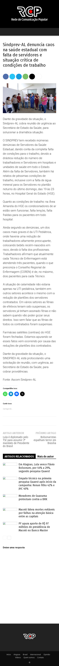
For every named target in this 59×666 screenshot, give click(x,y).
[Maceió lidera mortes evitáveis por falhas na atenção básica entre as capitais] (10, 513)
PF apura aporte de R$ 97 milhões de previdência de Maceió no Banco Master (34, 527)
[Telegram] (19, 76)
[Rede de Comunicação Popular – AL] (29, 14)
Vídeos (18, 657)
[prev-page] (4, 537)
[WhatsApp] (25, 76)
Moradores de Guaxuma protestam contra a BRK (33, 497)
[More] (39, 76)
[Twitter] (12, 76)
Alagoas (17, 654)
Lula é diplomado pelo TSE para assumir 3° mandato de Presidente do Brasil (16, 442)
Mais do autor (45, 456)
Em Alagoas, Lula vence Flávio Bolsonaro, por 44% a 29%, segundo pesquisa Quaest (37, 468)
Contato (40, 657)
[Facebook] (6, 76)
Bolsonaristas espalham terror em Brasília (45, 440)
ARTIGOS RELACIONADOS (19, 456)
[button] (4, 32)
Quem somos (29, 657)
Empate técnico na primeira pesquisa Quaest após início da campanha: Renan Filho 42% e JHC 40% (37, 483)
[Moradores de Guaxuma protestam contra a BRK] (10, 499)
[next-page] (9, 537)
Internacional (35, 654)
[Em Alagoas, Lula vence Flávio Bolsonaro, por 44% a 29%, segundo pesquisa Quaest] (10, 468)
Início (9, 654)
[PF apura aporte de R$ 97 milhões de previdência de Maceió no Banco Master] (10, 527)
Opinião (47, 654)
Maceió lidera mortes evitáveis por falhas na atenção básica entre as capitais (37, 513)
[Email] (32, 76)
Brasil (25, 654)
